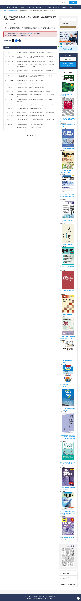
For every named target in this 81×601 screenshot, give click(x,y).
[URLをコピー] (19, 40)
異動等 (49, 7)
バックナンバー (64, 7)
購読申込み (74, 2)
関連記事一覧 (30, 135)
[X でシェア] (13, 40)
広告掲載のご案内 (64, 578)
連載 (33, 7)
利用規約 (46, 592)
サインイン (64, 2)
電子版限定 (21, 7)
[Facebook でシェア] (16, 40)
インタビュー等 (39, 7)
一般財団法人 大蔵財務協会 (30, 592)
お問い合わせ (53, 592)
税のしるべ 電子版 (12, 3)
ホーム (8, 7)
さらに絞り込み (68, 26)
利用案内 (72, 7)
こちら (26, 35)
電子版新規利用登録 (68, 64)
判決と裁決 (28, 7)
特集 (46, 7)
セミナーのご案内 (64, 573)
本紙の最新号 (15, 7)
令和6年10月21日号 (13, 10)
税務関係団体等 (56, 7)
